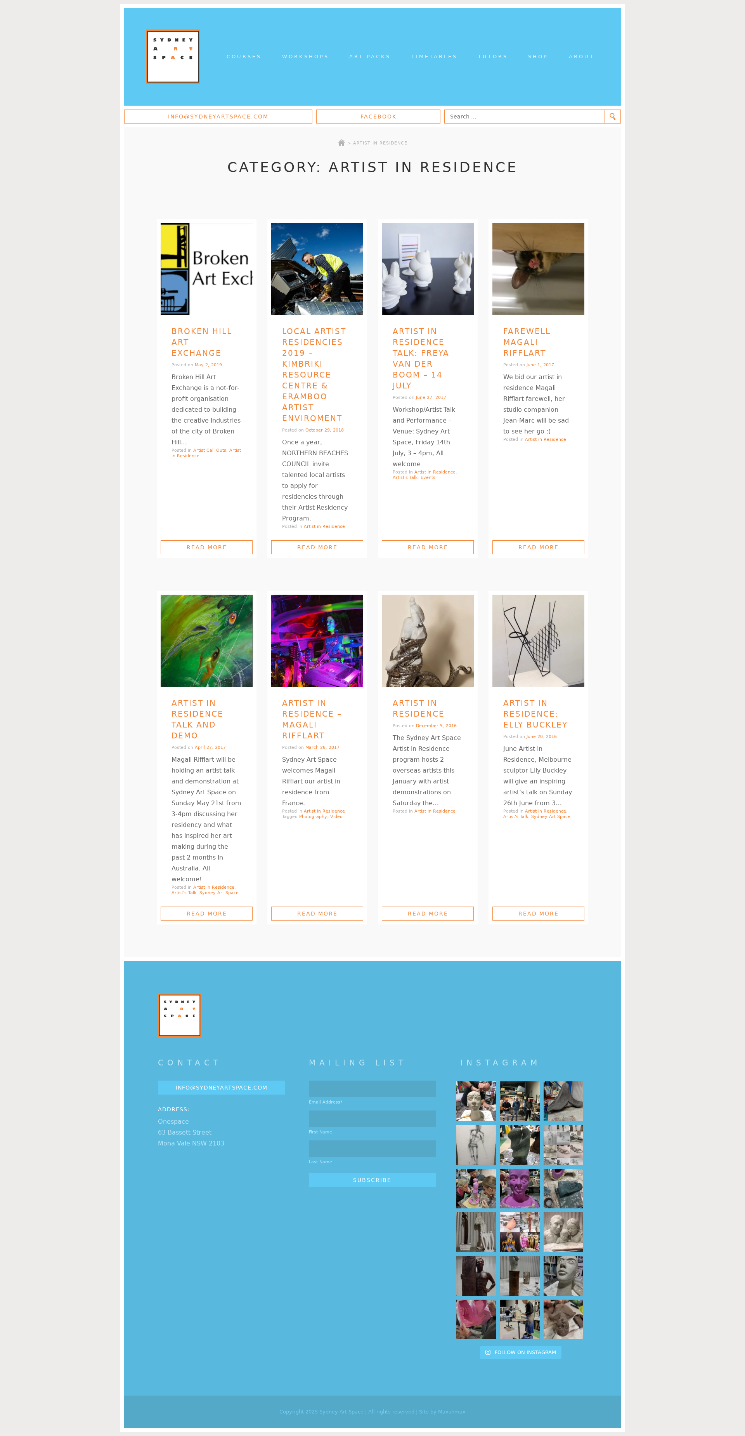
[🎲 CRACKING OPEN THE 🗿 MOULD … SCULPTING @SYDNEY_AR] (519, 1319)
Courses (244, 56)
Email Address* (326, 1102)
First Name (320, 1132)
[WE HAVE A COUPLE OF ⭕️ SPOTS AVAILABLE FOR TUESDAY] (563, 1275)
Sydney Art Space (219, 892)
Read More (207, 547)
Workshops (305, 56)
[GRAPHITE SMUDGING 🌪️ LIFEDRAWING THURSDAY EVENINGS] (476, 1144)
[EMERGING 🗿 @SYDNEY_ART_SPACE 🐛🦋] (563, 1188)
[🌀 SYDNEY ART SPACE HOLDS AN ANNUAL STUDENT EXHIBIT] (519, 1232)
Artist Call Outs (209, 450)
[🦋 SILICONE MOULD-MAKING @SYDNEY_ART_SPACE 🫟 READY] (476, 1319)
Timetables (434, 56)
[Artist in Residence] (428, 641)
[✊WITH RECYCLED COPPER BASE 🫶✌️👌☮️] (519, 1275)
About (581, 56)
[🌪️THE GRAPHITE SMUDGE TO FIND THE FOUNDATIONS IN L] (563, 1144)
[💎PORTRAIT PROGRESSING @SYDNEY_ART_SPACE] (476, 1101)
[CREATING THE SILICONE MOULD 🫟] (476, 1188)
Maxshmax (452, 1412)
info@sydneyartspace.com (218, 116)
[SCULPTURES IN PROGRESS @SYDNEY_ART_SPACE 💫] (476, 1232)
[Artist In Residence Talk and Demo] (207, 641)
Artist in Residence (324, 526)
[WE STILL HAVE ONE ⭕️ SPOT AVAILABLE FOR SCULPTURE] (563, 1232)
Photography (313, 816)
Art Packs (370, 56)
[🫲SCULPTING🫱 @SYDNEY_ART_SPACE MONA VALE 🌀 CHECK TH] (563, 1319)
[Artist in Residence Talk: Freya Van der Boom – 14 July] (428, 269)
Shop (538, 56)
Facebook (378, 116)
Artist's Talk (405, 477)
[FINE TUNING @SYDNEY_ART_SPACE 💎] (563, 1101)
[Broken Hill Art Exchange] (207, 269)
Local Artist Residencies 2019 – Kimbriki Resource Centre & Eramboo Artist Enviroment (314, 375)
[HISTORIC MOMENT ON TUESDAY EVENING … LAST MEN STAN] (519, 1101)
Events (428, 477)
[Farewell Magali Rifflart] (538, 269)
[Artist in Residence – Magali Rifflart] (317, 641)
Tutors (493, 56)
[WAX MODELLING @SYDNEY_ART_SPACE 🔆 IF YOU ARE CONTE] (476, 1275)
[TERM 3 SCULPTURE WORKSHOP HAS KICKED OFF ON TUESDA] (519, 1144)
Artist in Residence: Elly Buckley (535, 713)
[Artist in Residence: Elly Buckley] (538, 641)
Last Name (320, 1161)
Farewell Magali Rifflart (527, 342)
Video (336, 816)
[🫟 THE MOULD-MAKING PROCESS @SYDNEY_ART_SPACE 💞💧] (519, 1188)
